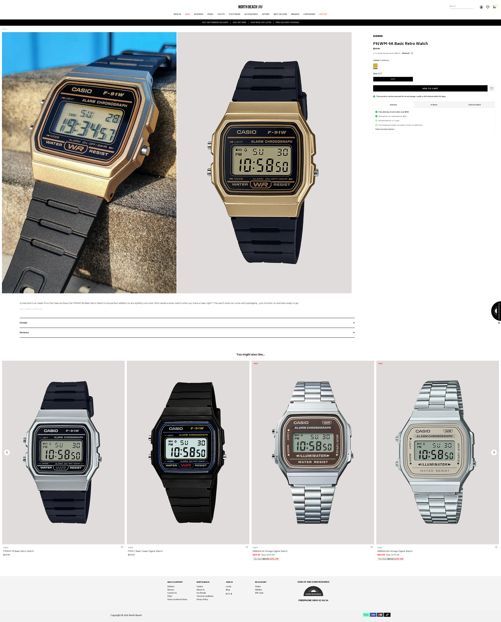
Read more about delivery (385, 129)
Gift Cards (259, 593)
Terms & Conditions (205, 596)
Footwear (234, 14)
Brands (295, 14)
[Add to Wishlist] (122, 547)
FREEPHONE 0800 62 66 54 (313, 600)
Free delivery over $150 (287, 22)
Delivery (393, 105)
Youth (221, 14)
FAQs (169, 596)
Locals (228, 586)
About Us (201, 590)
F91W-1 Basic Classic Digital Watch (145, 551)
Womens (198, 14)
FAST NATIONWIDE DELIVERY (215, 22)
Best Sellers (280, 14)
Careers (200, 586)
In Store (434, 105)
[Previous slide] (7, 452)
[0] (494, 7)
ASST (63, 540)
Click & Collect (474, 105)
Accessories (251, 14)
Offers (265, 14)
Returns (170, 590)
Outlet (323, 14)
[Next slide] (494, 452)
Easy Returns (239, 22)
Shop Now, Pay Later (260, 22)
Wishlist (258, 590)
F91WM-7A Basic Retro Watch (18, 551)
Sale (187, 14)
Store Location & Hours (177, 599)
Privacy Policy (202, 599)
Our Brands (201, 593)
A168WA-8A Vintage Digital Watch (395, 551)
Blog (228, 590)
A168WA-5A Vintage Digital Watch (270, 551)
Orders (258, 586)
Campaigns (309, 14)
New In (177, 14)
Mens (210, 14)
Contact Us (172, 593)
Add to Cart (430, 88)
